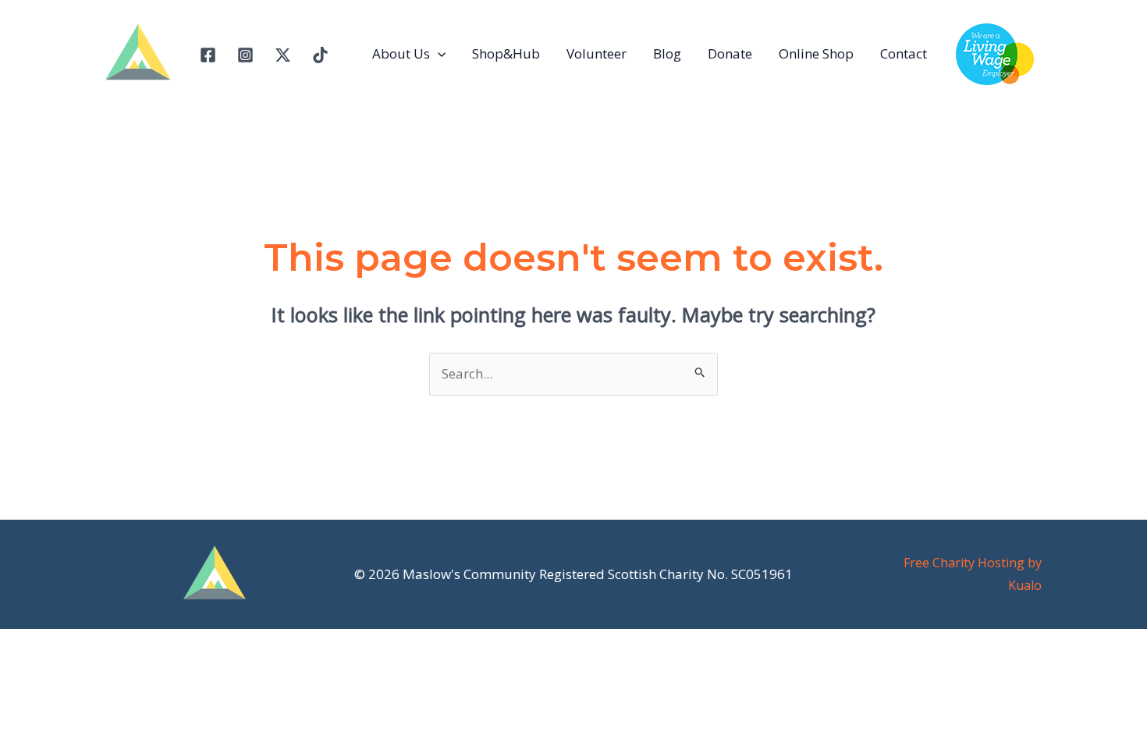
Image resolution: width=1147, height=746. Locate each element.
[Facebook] (208, 55)
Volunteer (596, 53)
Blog (667, 53)
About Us (401, 53)
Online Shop (816, 53)
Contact (903, 53)
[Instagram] (245, 55)
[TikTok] (320, 55)
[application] (438, 54)
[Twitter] (283, 55)
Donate (730, 53)
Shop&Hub (506, 53)
